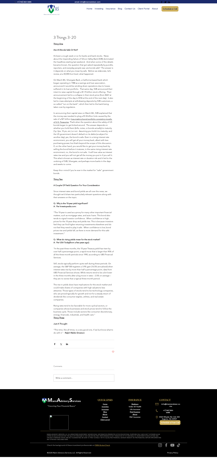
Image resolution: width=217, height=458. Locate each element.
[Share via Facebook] (54, 344)
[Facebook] (166, 445)
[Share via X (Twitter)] (61, 344)
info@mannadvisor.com (90, 2)
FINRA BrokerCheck (102, 445)
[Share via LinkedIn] (67, 344)
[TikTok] (178, 445)
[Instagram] (160, 445)
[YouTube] (172, 445)
